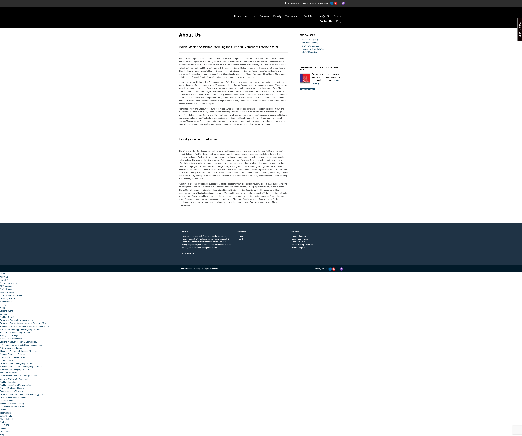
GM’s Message (6, 289)
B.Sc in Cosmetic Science (11, 338)
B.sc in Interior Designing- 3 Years (14, 369)
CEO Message (6, 286)
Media (2, 307)
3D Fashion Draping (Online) (12, 406)
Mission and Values (8, 283)
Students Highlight (8, 419)
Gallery (3, 304)
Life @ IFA (324, 16)
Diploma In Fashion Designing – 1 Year (17, 320)
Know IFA (4, 280)
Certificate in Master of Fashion (13, 397)
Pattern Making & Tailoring (313, 48)
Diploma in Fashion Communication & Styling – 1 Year (23, 323)
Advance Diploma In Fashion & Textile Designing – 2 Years (25, 326)
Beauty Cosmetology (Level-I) (13, 357)
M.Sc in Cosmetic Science (11, 347)
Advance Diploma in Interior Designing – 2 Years (21, 366)
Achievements (6, 301)
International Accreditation (11, 295)
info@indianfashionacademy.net (315, 3)
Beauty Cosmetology (310, 42)
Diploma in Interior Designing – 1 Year (16, 363)
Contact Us (326, 21)
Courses (264, 16)
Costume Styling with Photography (14, 378)
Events (337, 16)
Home (237, 16)
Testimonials (292, 16)
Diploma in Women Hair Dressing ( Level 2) (18, 351)
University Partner (7, 298)
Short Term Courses (310, 45)
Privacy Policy (321, 268)
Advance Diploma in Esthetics (12, 354)
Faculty (277, 16)
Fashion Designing (310, 39)
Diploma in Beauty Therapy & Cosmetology (18, 341)
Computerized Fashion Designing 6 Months (18, 375)
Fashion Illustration (8, 382)
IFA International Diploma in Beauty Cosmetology (21, 344)
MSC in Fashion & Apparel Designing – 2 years (20, 329)
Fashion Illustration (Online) (12, 403)
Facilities (308, 16)
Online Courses (6, 400)
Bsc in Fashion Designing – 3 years (15, 332)
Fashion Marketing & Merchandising (15, 385)
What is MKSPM (7, 292)
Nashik (240, 238)
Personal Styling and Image (12, 388)
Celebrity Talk (6, 416)
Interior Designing (309, 52)
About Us (250, 16)
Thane (240, 236)
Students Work (6, 310)
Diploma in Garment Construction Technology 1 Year (22, 394)
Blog (338, 21)
